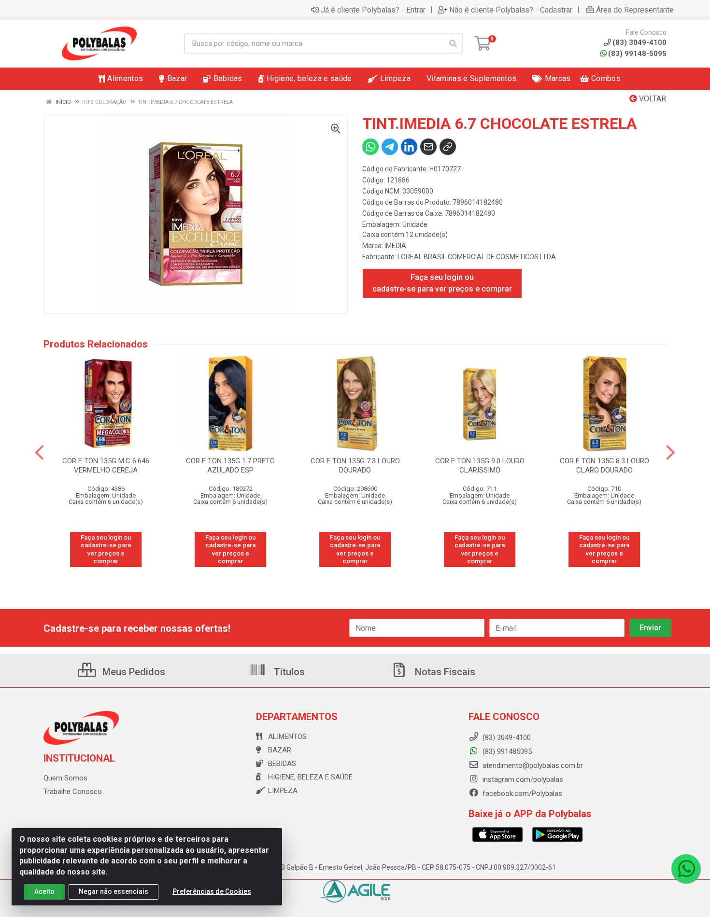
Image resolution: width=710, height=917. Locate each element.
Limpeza (283, 790)
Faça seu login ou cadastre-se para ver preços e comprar (442, 283)
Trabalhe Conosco (72, 791)
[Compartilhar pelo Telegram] (390, 147)
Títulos (288, 672)
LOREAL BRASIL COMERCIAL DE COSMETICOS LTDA (477, 257)
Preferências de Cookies (211, 891)
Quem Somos (65, 778)
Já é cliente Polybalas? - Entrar (373, 10)
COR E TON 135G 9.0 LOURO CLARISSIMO (480, 465)
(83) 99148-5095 (637, 53)
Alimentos (287, 736)
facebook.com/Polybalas (521, 793)
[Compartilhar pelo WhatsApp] (370, 147)
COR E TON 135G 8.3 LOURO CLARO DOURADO (604, 465)
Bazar (279, 750)
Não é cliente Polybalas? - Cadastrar (510, 10)
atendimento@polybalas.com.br (532, 765)
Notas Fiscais (443, 672)
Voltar (651, 98)
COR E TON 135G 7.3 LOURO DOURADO (355, 465)
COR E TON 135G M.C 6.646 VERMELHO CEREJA (105, 465)
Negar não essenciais (113, 891)
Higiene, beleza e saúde (310, 777)
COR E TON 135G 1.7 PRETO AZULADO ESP (230, 465)
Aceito (44, 891)
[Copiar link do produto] (448, 147)
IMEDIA (395, 246)
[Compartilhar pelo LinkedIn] (409, 147)
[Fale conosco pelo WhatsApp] (685, 868)
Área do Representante (635, 10)
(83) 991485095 (506, 751)
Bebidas (282, 763)
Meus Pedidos (132, 672)
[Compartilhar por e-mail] (428, 147)
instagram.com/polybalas (522, 779)
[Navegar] (39, 452)
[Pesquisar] (453, 43)
